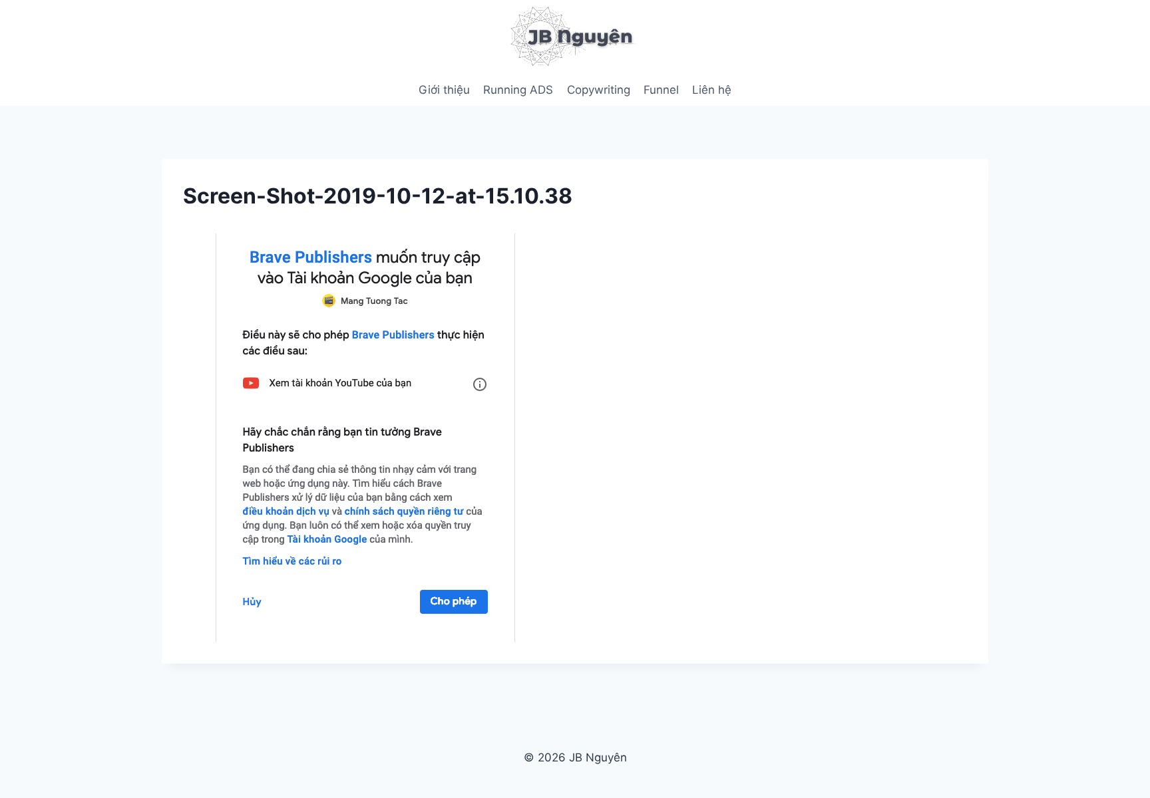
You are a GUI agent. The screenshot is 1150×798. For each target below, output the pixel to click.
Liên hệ (711, 89)
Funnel (661, 89)
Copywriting (598, 89)
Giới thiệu (444, 89)
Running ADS (518, 89)
